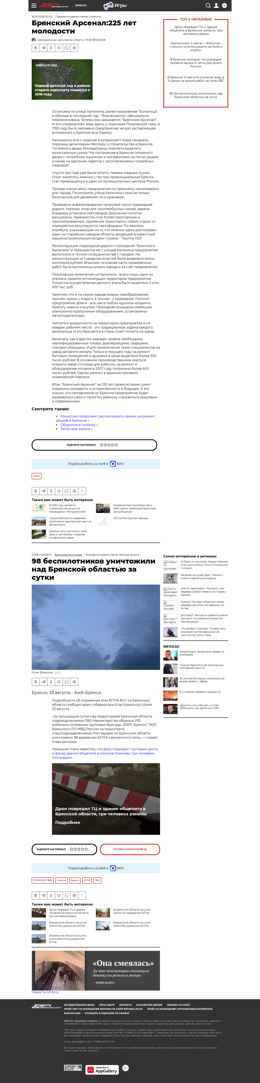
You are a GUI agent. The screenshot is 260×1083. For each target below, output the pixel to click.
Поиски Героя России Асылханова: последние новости (202, 666)
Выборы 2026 (72, 1013)
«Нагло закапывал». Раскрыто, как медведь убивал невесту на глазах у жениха (203, 591)
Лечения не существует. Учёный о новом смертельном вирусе (202, 576)
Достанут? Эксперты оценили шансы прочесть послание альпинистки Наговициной (204, 618)
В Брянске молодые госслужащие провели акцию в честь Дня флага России (196, 63)
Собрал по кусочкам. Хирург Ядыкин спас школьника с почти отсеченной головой (204, 565)
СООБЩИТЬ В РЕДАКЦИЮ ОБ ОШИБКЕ (107, 1013)
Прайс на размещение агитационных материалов (179, 1009)
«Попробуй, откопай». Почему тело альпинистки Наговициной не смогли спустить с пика (203, 632)
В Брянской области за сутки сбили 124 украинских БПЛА (132, 911)
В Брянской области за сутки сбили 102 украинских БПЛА (67, 924)
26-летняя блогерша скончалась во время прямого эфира (202, 680)
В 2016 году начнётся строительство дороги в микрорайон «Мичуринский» (67, 508)
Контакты (125, 1005)
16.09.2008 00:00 (42, 16)
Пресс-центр (107, 1005)
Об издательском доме (79, 1005)
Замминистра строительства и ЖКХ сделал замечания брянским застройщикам (134, 508)
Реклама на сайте (178, 1005)
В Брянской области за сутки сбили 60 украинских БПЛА (132, 924)
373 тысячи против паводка (130, 518)
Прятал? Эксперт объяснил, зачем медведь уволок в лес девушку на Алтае (202, 605)
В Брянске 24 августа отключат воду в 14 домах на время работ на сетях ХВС (195, 79)
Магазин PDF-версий (149, 1005)
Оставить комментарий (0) (130, 849)
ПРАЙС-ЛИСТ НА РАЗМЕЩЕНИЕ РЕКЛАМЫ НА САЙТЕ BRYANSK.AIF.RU (103, 1009)
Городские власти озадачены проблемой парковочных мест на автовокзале (70, 521)
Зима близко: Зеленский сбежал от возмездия (202, 653)
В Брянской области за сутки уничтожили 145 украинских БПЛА (67, 939)
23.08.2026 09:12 (41, 554)
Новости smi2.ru (45, 992)
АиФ (57, 672)
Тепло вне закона (75, 429)
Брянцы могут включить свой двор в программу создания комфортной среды (68, 534)
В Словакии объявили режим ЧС (200, 692)
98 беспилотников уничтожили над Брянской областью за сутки (196, 95)
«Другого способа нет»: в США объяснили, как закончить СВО (199, 707)
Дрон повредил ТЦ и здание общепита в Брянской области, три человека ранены (195, 30)
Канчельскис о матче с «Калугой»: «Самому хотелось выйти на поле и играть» (195, 47)
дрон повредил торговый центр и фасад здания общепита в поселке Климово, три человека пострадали (105, 753)
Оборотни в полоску (78, 425)
